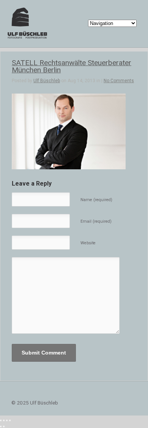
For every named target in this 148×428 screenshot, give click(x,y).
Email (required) (96, 221)
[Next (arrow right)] (4, 426)
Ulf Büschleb (46, 80)
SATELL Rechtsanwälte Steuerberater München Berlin (71, 66)
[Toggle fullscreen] (7, 420)
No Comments (119, 80)
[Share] (4, 420)
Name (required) (96, 199)
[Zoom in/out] (10, 420)
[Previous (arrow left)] (1, 426)
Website (88, 243)
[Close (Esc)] (1, 420)
